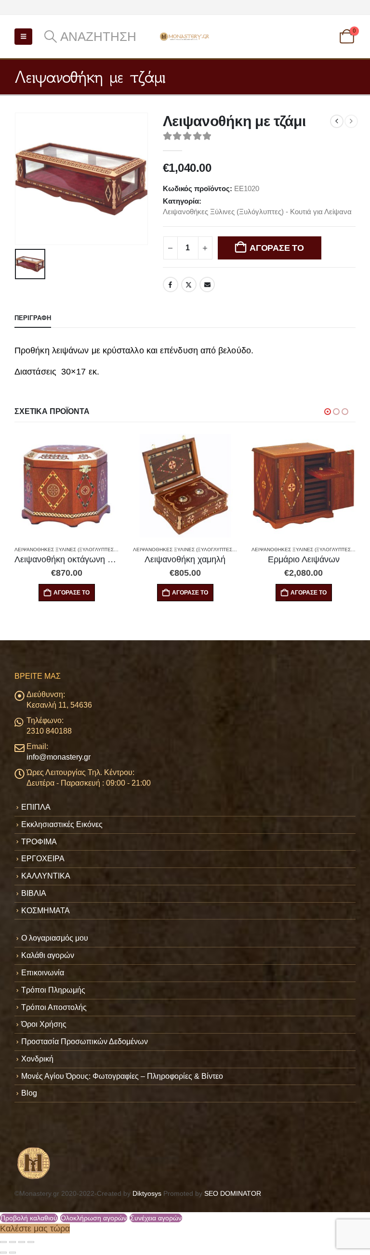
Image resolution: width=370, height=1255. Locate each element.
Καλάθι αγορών (47, 955)
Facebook (170, 284)
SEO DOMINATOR (232, 1193)
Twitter (189, 284)
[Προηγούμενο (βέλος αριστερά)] (3, 1253)
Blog (29, 1093)
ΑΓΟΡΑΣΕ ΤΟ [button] (71, 592)
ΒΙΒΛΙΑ (33, 893)
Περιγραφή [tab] (32, 318)
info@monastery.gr (58, 757)
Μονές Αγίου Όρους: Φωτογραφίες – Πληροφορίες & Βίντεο (122, 1076)
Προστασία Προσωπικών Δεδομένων (84, 1041)
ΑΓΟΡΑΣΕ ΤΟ (277, 248)
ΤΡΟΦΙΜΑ (39, 842)
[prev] (337, 121)
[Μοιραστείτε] (21, 1242)
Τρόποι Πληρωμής (53, 990)
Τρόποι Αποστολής (54, 1007)
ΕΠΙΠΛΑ (36, 807)
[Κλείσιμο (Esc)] (30, 1242)
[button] (23, 36)
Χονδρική (37, 1059)
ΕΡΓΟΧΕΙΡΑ (43, 858)
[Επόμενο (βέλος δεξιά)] (12, 1253)
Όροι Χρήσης (43, 1024)
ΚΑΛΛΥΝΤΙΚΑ (45, 876)
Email (207, 284)
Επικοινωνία (42, 973)
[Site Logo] (185, 36)
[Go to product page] (66, 486)
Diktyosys (146, 1193)
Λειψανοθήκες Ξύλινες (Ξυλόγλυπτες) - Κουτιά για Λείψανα (257, 211)
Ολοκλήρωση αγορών (94, 1218)
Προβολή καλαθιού (28, 1218)
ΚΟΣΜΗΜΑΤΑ (45, 910)
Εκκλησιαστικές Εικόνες (62, 824)
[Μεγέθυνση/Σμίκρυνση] (3, 1242)
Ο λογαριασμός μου (54, 938)
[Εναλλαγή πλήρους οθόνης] (12, 1242)
